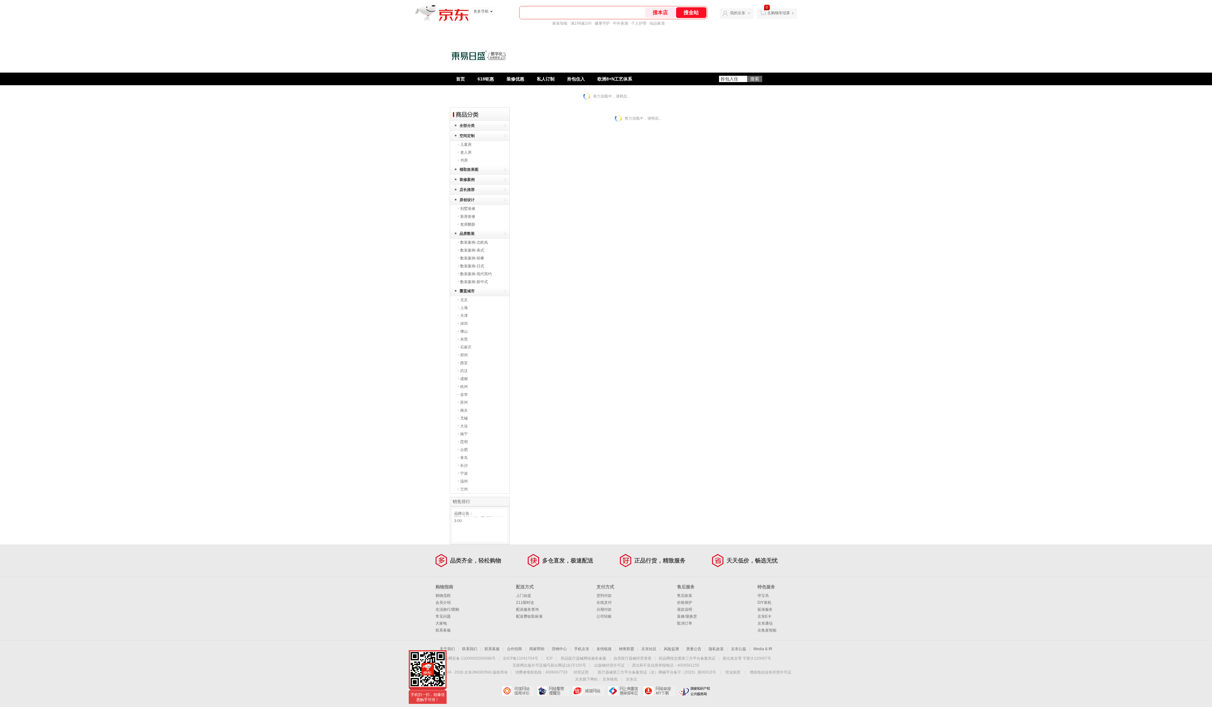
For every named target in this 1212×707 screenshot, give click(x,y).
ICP (549, 658)
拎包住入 (576, 78)
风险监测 (671, 649)
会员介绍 (443, 602)
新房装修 (467, 216)
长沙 (464, 465)
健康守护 (602, 23)
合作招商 (514, 649)
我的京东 (737, 13)
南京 (464, 410)
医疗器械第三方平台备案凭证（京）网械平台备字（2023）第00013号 (657, 672)
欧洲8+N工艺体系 (614, 78)
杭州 (464, 386)
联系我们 (469, 649)
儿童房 (466, 144)
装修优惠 (515, 78)
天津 (464, 315)
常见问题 (443, 616)
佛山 (464, 331)
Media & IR (762, 649)
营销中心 (559, 649)
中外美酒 (620, 23)
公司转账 (604, 616)
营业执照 (732, 672)
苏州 (464, 402)
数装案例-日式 (472, 266)
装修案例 (467, 179)
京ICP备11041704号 (520, 658)
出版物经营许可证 (609, 665)
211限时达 (525, 602)
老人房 (466, 152)
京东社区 (648, 649)
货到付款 (604, 595)
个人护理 (638, 23)
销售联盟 (626, 649)
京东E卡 (764, 616)
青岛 (464, 457)
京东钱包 (610, 679)
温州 (464, 481)
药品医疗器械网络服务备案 (583, 658)
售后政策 (684, 595)
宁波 (464, 473)
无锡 (464, 418)
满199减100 (581, 23)
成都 (464, 379)
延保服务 (765, 609)
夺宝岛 (763, 595)
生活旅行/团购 (447, 609)
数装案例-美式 (472, 250)
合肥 (464, 450)
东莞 (464, 339)
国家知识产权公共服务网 (694, 691)
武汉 (464, 371)
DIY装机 (764, 602)
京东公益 (738, 649)
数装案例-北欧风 (474, 242)
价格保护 (684, 602)
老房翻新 (467, 224)
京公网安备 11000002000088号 (468, 658)
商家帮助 (536, 649)
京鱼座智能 (767, 630)
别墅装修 (467, 208)
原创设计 (467, 200)
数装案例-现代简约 (476, 274)
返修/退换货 (687, 616)
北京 (464, 300)
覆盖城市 (467, 291)
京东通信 (765, 623)
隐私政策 (716, 649)
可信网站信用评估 (518, 691)
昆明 (464, 442)
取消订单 (684, 623)
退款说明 (684, 609)
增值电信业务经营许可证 (770, 672)
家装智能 (559, 23)
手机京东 (581, 649)
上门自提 (523, 595)
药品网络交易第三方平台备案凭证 (687, 658)
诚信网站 (588, 691)
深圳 (464, 323)
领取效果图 (469, 169)
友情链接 (604, 649)
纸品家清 (657, 23)
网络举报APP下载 (659, 691)
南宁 (464, 434)
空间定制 (467, 136)
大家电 (441, 623)
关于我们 (447, 649)
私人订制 (546, 78)
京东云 (631, 679)
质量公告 (693, 649)
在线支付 (604, 602)
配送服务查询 (527, 609)
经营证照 (581, 672)
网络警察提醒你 (553, 691)
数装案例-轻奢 (472, 258)
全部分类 (467, 125)
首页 (460, 78)
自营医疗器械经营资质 (632, 658)
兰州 (464, 489)
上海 (464, 308)
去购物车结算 (778, 13)
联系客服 (443, 630)
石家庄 (466, 347)
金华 (464, 394)
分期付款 (604, 609)
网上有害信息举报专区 (624, 691)
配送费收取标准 (529, 616)
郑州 (464, 355)
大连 (464, 426)
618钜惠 (486, 78)
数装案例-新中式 (474, 282)
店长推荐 (467, 189)
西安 (464, 363)
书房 (464, 160)
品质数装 (467, 233)
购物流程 (443, 595)
